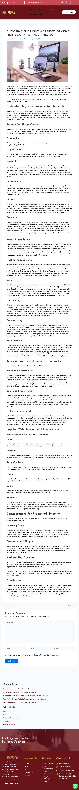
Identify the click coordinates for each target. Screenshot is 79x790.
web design (7, 721)
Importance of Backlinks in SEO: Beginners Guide (19, 702)
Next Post (72, 606)
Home (31, 10)
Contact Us (33, 14)
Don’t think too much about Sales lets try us (17, 689)
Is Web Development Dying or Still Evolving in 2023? (20, 692)
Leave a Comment (12, 39)
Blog (4, 711)
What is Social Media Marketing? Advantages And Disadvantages (24, 699)
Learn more (15, 575)
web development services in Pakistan (32, 99)
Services (47, 10)
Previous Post (7, 606)
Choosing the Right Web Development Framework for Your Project (25, 695)
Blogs (41, 14)
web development (9, 724)
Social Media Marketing (11, 718)
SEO (4, 714)
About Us (39, 10)
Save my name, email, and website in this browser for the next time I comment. (33, 655)
